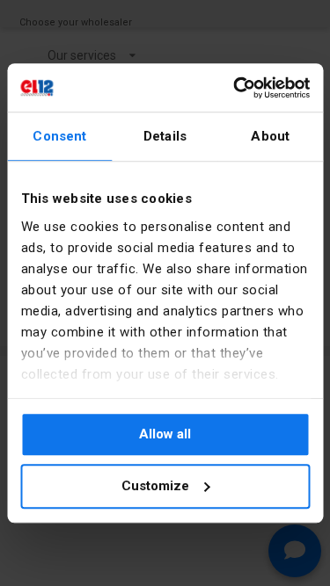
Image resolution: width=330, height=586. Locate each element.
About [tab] (270, 136)
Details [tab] (165, 136)
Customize (155, 486)
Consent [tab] (59, 136)
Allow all (165, 434)
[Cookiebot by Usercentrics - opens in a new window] (235, 87)
